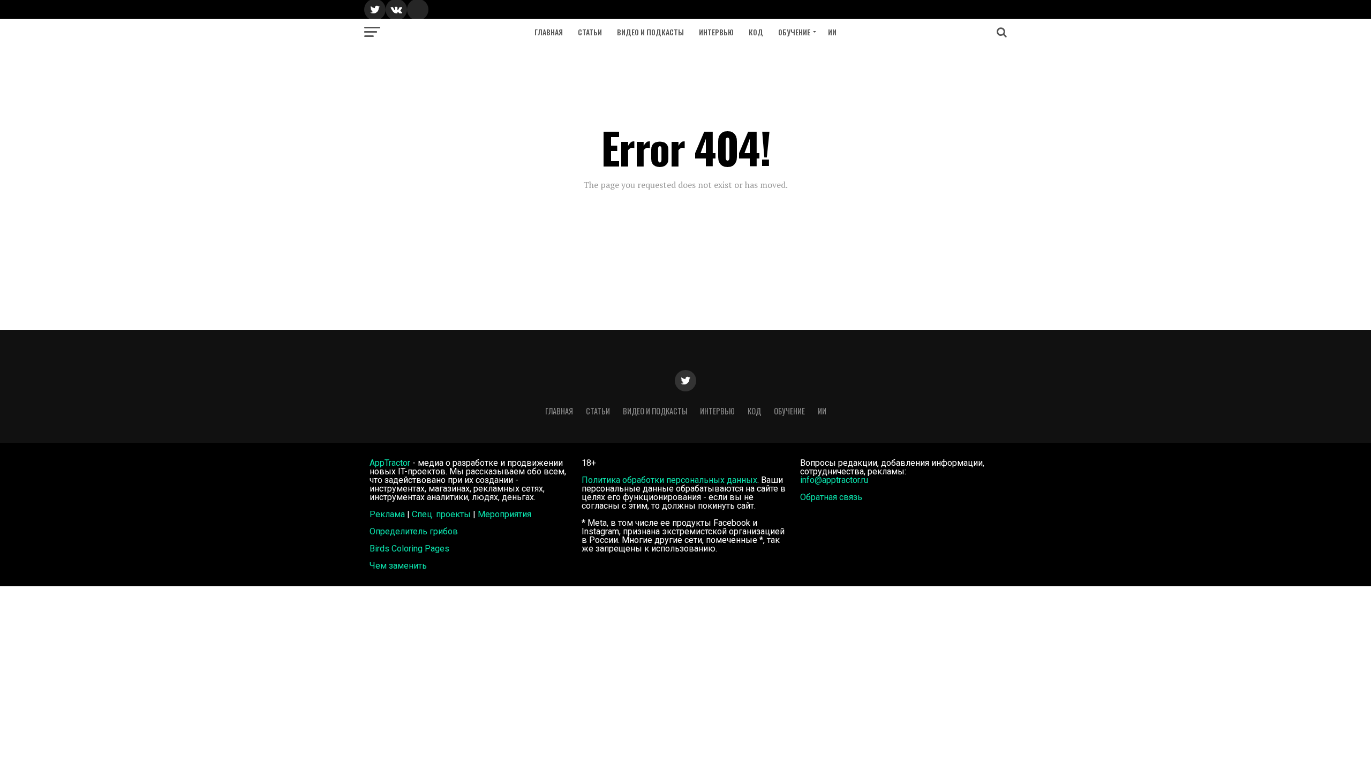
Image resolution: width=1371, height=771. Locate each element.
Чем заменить (398, 566)
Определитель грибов (414, 531)
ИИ (832, 31)
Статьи (590, 31)
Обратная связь (831, 497)
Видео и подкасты (650, 31)
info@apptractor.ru (834, 480)
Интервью (716, 31)
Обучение (794, 31)
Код (756, 31)
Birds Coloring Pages (409, 548)
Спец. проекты (441, 514)
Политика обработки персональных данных (669, 480)
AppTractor (390, 463)
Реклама (387, 514)
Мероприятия (504, 514)
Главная (548, 31)
